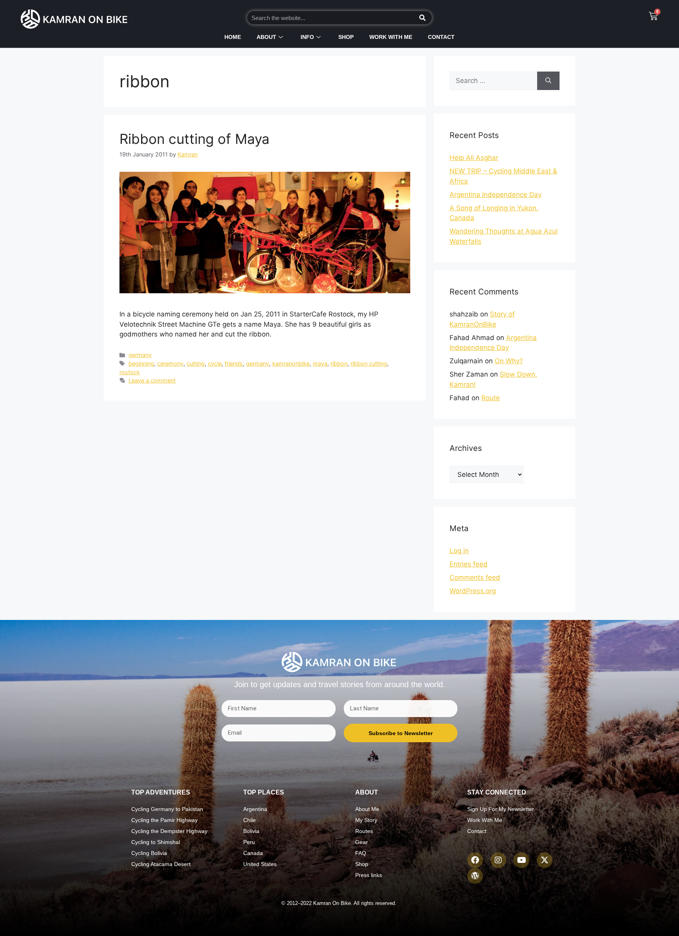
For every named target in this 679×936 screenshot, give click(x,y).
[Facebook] (475, 860)
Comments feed (475, 577)
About (266, 37)
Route (490, 398)
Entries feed (469, 564)
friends (234, 363)
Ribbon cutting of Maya (194, 139)
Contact (441, 37)
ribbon (338, 363)
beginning (141, 363)
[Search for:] (493, 81)
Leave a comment (152, 380)
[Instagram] (498, 860)
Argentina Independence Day (495, 195)
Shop (346, 37)
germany (140, 354)
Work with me (390, 37)
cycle (215, 363)
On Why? (509, 361)
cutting (196, 363)
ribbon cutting (369, 363)
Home (232, 37)
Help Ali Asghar (474, 158)
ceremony (170, 363)
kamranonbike (291, 363)
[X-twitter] (544, 860)
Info (307, 37)
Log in (459, 551)
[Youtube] (521, 860)
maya (320, 363)
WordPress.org (473, 591)
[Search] (422, 17)
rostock (129, 372)
